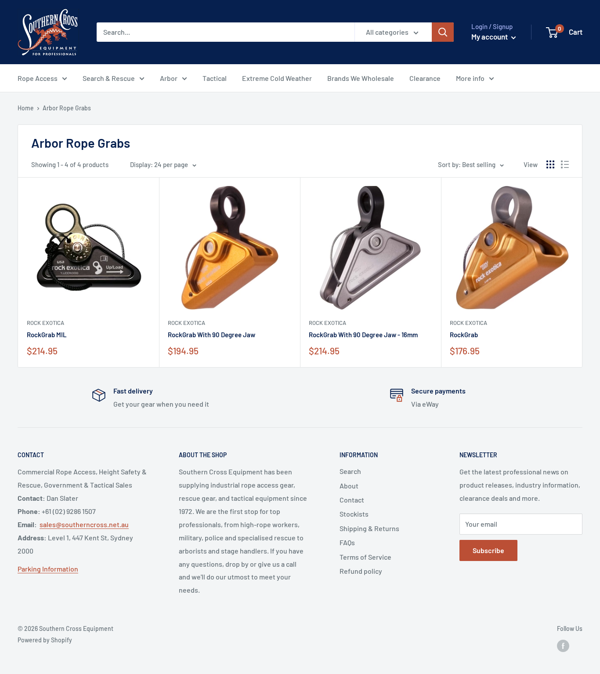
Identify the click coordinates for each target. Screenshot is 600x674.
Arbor (168, 78)
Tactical (214, 78)
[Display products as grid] (550, 164)
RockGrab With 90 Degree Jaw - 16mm (363, 335)
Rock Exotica (45, 322)
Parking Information (48, 569)
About (349, 485)
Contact (352, 499)
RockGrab (464, 335)
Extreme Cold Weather (277, 78)
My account (490, 36)
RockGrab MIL (47, 335)
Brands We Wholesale (360, 78)
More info (470, 78)
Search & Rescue (109, 78)
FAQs (347, 542)
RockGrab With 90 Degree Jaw (211, 335)
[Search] (443, 32)
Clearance (425, 78)
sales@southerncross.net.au (84, 524)
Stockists (354, 514)
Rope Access (38, 78)
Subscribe (488, 550)
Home (26, 108)
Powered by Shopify (45, 640)
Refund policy (361, 571)
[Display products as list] (565, 164)
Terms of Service (365, 557)
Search (350, 471)
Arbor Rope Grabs (67, 108)
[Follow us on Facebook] (563, 646)
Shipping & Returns (369, 528)
